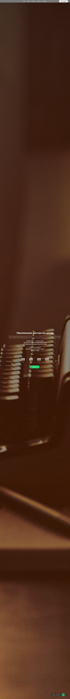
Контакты (39, 1)
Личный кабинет (63, 1)
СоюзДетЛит (44, 1)
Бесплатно (34, 1)
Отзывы (28, 1)
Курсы (24, 1)
